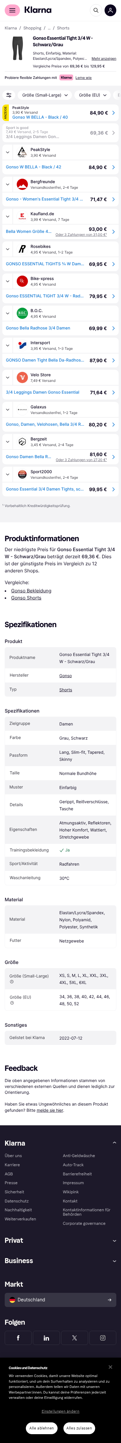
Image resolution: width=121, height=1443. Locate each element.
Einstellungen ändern (61, 1411)
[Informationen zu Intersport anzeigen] (7, 345)
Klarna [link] (11, 28)
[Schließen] (110, 1367)
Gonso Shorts (26, 598)
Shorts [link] (63, 28)
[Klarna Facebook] (18, 1338)
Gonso (65, 675)
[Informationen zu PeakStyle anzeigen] (7, 152)
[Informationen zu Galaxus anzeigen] (7, 409)
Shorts (65, 689)
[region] (60, 1400)
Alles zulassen (79, 1428)
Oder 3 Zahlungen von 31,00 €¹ (81, 234)
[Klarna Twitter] (74, 1338)
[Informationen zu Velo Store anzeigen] (7, 377)
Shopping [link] (32, 28)
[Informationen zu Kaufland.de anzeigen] (7, 216)
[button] (18, 48)
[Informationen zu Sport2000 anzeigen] (7, 474)
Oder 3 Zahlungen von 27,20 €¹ (81, 460)
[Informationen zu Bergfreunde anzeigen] (7, 184)
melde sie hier (50, 1110)
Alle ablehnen (41, 1428)
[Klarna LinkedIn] (46, 1338)
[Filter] (8, 95)
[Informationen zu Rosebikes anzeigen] (7, 249)
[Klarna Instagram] (102, 1338)
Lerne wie (83, 77)
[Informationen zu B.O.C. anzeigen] (7, 313)
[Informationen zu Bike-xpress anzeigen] (7, 281)
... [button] (49, 28)
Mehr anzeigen (104, 58)
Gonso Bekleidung (31, 591)
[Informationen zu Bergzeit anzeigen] (7, 441)
